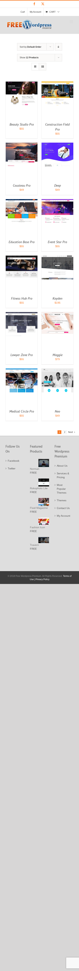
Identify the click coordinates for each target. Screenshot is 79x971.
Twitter (11, 468)
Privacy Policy (42, 579)
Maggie (57, 355)
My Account (63, 515)
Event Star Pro (57, 242)
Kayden (57, 298)
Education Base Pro (22, 242)
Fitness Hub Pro (21, 298)
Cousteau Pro (21, 185)
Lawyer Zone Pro (21, 355)
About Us (62, 465)
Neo (57, 411)
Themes (61, 500)
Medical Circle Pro (21, 411)
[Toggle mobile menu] (71, 22)
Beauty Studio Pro (22, 124)
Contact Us (63, 508)
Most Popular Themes (61, 488)
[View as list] (42, 66)
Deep (57, 185)
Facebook (13, 460)
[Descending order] (58, 47)
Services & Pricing (63, 475)
